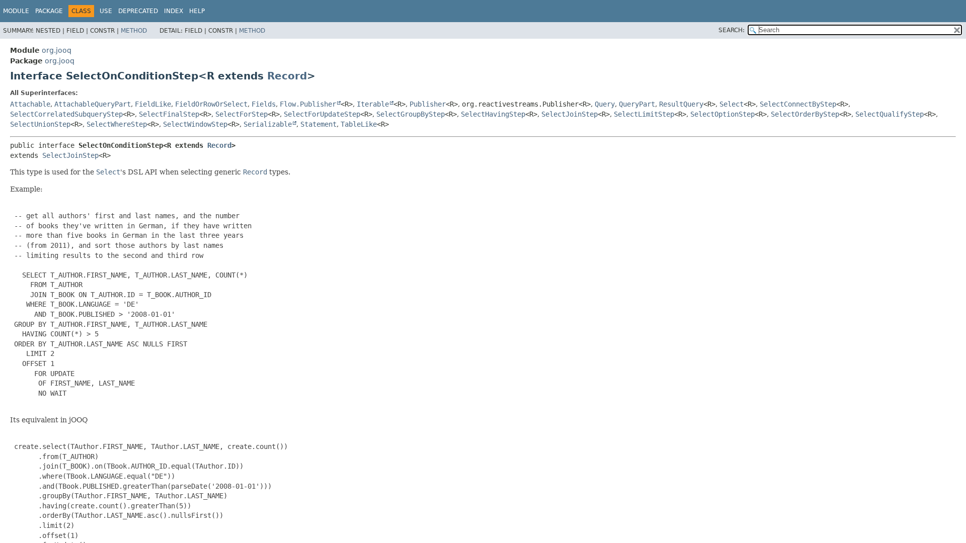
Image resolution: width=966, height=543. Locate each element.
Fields (264, 104)
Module (16, 11)
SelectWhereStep (117, 124)
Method (134, 30)
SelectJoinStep (569, 114)
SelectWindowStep (195, 124)
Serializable (268, 124)
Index (173, 11)
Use (106, 11)
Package (49, 11)
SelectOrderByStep (805, 114)
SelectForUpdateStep (322, 114)
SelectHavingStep (493, 114)
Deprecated (138, 11)
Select (731, 104)
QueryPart (637, 104)
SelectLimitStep (644, 114)
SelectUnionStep (40, 124)
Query (605, 104)
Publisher (428, 104)
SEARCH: (731, 30)
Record (287, 76)
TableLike (359, 124)
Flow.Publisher (308, 104)
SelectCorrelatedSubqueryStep (66, 114)
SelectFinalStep (169, 114)
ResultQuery (681, 104)
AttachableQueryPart (92, 104)
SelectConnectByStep (798, 104)
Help (197, 11)
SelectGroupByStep (410, 114)
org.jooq (56, 50)
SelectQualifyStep (889, 114)
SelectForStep (241, 114)
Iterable (373, 104)
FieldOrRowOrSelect (211, 104)
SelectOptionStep (722, 114)
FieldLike (153, 104)
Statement (318, 124)
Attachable (30, 104)
